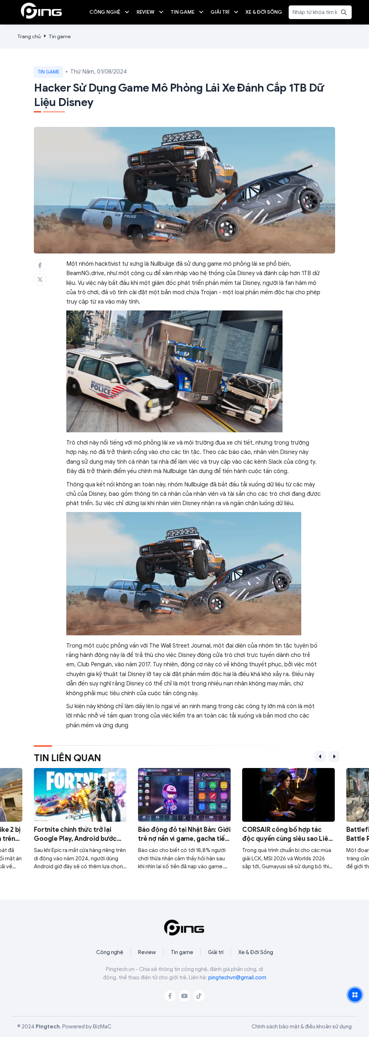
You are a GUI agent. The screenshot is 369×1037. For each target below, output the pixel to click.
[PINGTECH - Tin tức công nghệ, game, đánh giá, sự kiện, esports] (41, 10)
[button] (320, 756)
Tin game (60, 37)
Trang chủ (29, 37)
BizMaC (102, 1026)
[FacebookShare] (40, 265)
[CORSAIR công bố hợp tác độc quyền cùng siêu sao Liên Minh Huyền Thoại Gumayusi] (288, 819)
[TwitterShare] (40, 279)
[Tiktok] (199, 996)
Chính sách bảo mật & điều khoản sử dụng (302, 1026)
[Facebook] (170, 996)
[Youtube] (184, 996)
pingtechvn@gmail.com (237, 977)
